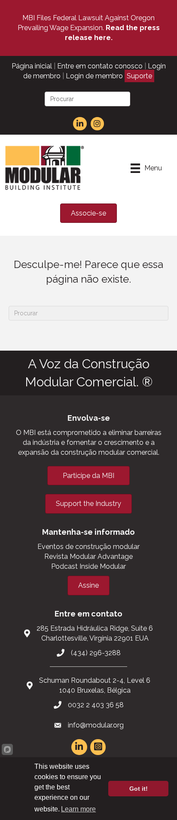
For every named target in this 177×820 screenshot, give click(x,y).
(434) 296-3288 (96, 653)
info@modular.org (96, 725)
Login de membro (94, 76)
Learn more (78, 809)
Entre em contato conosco (100, 66)
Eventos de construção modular (88, 547)
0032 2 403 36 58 (96, 705)
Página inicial (32, 66)
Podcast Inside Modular (88, 566)
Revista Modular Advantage (88, 556)
